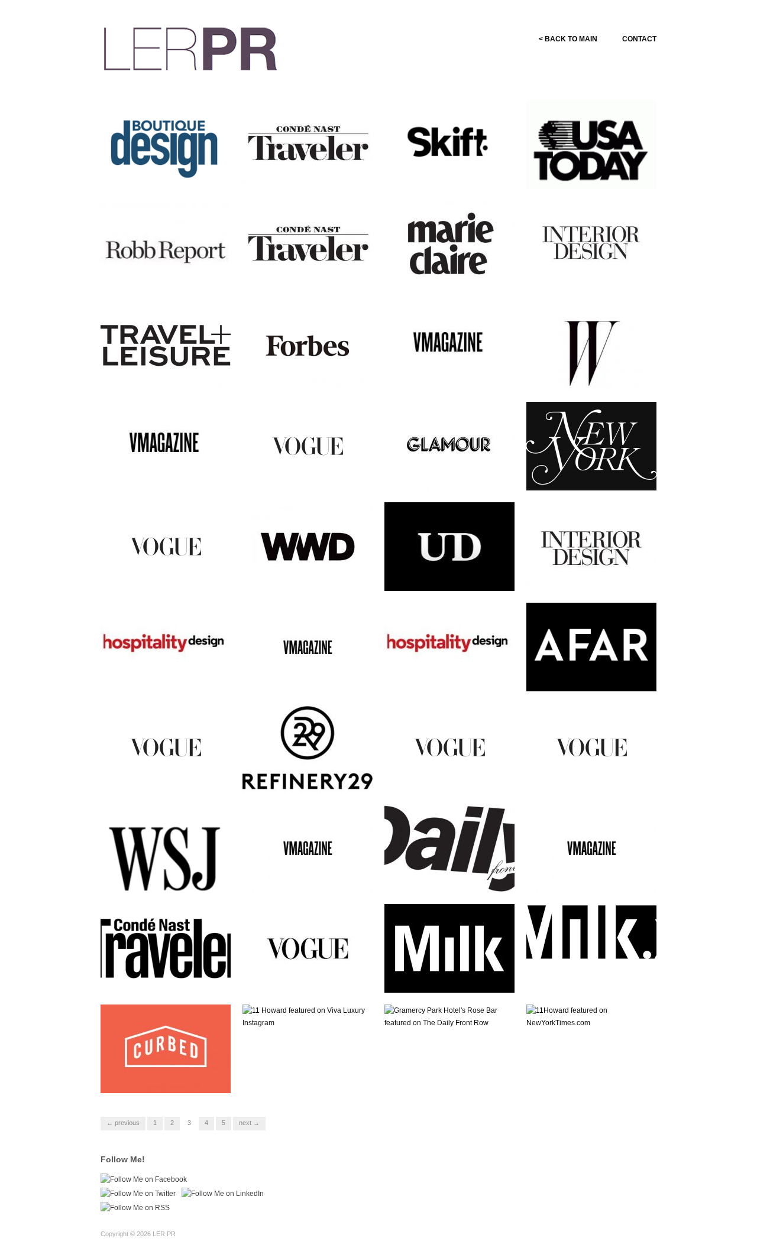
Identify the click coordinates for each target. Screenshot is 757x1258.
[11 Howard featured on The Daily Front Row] (449, 847)
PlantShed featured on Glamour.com (443, 473)
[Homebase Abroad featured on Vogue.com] (307, 948)
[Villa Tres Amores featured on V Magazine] (166, 445)
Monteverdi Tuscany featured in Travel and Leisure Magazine (171, 368)
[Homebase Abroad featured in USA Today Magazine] (591, 149)
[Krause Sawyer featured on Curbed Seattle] (166, 1048)
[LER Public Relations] (190, 47)
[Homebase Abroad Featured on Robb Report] (166, 250)
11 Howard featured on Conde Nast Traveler (171, 976)
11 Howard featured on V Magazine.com (589, 875)
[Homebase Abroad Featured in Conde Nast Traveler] (307, 144)
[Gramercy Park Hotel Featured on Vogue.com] (591, 747)
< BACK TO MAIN (568, 39)
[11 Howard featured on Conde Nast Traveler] (166, 948)
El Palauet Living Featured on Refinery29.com (313, 775)
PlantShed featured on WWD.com (301, 574)
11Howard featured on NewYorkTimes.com (584, 1076)
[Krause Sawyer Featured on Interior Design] (591, 546)
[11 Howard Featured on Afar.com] (591, 646)
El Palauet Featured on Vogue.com (160, 775)
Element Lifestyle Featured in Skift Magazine (455, 172)
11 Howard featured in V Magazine (304, 875)
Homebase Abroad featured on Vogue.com (309, 976)
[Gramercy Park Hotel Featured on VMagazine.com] (307, 646)
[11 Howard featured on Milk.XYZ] (449, 948)
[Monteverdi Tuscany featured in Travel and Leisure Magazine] (166, 345)
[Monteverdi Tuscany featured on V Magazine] (449, 345)
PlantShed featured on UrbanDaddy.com (443, 574)
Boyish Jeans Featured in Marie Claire (449, 273)
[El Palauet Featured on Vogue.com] (166, 747)
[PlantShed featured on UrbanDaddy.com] (449, 546)
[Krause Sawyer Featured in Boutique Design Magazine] (166, 144)
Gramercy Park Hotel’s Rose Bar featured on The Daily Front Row (454, 1071)
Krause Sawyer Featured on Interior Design (594, 574)
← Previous (123, 1122)
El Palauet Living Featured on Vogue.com (455, 775)
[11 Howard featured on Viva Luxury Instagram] (307, 1016)
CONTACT (639, 39)
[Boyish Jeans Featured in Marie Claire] (449, 244)
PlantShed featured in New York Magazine (592, 473)
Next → (249, 1122)
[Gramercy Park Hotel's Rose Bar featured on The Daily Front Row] (449, 1016)
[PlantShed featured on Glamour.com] (449, 445)
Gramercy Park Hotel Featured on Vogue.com (588, 775)
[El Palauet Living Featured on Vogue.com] (449, 747)
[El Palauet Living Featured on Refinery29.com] (307, 747)
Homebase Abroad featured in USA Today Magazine (597, 172)
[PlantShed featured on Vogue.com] (166, 546)
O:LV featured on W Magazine (580, 373)
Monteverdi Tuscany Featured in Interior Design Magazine (592, 267)
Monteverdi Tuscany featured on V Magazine (455, 373)
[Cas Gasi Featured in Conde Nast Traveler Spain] (307, 244)
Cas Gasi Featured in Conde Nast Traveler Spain (311, 273)
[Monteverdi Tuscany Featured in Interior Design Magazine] (591, 244)
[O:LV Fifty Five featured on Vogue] (307, 445)
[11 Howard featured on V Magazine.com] (591, 847)
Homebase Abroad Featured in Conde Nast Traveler (310, 172)
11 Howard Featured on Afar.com (586, 674)
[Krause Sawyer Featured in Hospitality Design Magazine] (449, 646)
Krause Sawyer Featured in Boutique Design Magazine (167, 172)
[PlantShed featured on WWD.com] (307, 546)
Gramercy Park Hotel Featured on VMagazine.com (312, 674)
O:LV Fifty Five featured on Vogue (309, 473)
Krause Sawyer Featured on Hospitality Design (168, 674)
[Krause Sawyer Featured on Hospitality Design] (166, 646)
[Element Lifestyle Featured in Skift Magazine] (449, 145)
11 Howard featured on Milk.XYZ (443, 976)
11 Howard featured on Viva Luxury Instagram (310, 1076)
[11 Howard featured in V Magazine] (307, 847)
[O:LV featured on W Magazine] (591, 345)
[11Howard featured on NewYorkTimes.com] (591, 1016)
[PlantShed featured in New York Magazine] (591, 445)
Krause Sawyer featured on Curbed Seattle (167, 1076)
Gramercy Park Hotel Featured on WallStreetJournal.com (160, 870)
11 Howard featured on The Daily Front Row (451, 875)
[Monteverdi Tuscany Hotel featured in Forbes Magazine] (307, 345)
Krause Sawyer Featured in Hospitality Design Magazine (454, 674)
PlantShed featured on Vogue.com (159, 574)
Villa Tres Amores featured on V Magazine (172, 473)
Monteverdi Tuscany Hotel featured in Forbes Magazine (312, 373)
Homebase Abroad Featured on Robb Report (168, 273)
